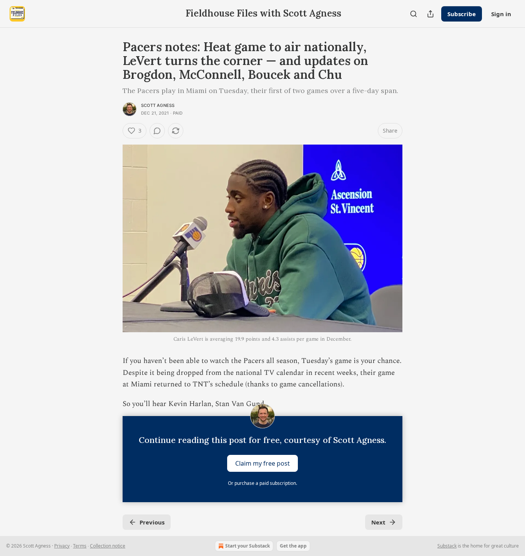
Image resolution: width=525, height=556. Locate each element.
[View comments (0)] (157, 130)
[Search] (413, 14)
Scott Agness (157, 105)
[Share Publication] (430, 14)
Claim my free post (262, 463)
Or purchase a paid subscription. (262, 483)
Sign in (501, 14)
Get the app (293, 546)
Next (378, 522)
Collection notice (107, 546)
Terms (79, 546)
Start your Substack (247, 546)
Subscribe (461, 14)
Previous (152, 522)
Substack (447, 546)
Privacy (62, 546)
